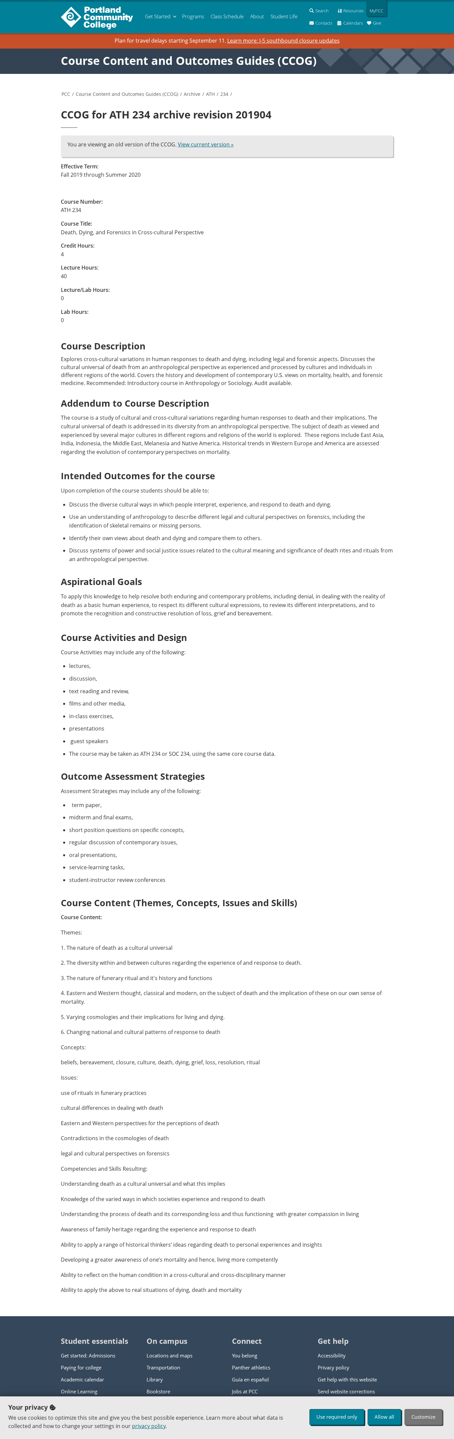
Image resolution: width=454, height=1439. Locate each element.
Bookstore (158, 1391)
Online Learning (79, 1391)
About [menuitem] (257, 16)
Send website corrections (346, 1391)
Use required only (336, 1416)
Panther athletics (251, 1367)
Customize (423, 1416)
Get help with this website (347, 1379)
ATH (210, 94)
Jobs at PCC (245, 1391)
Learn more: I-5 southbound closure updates (283, 40)
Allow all (384, 1416)
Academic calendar (82, 1379)
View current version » (206, 144)
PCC (65, 94)
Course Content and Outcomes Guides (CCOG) (189, 60)
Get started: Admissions (88, 1355)
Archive (192, 94)
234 (224, 94)
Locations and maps (169, 1355)
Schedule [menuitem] (227, 16)
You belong (244, 1355)
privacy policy (149, 1426)
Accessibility (332, 1355)
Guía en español (250, 1379)
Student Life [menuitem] (284, 16)
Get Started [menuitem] (157, 16)
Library (155, 1379)
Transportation (163, 1367)
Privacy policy (333, 1367)
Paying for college (81, 1367)
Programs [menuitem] (193, 16)
